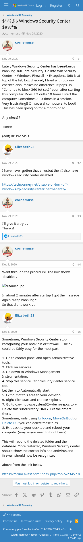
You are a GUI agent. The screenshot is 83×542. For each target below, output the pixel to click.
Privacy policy (53, 521)
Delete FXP (10, 423)
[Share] (73, 59)
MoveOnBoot (63, 418)
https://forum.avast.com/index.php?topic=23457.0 (41, 474)
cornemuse (12, 33)
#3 (79, 216)
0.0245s (64, 534)
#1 (79, 59)
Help (69, 521)
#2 (79, 163)
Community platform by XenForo (38, 529)
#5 (79, 332)
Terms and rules (31, 521)
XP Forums (13, 515)
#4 (79, 264)
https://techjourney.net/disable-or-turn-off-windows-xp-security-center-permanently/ (35, 186)
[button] (79, 538)
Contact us (10, 521)
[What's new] (69, 5)
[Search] (77, 5)
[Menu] (6, 5)
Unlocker (44, 418)
